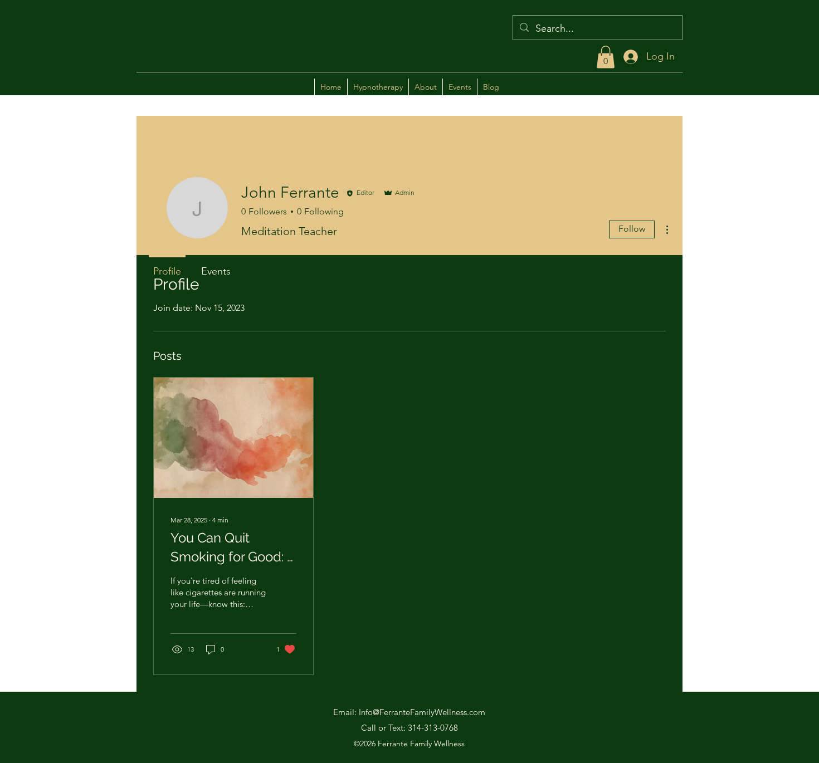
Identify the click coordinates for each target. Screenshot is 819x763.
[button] (605, 57)
